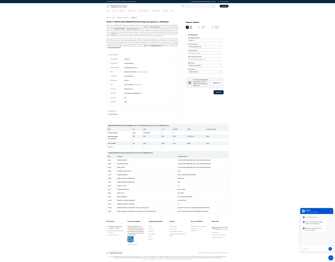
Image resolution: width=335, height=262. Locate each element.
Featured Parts (156, 10)
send (330, 249)
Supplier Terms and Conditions (199, 226)
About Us (114, 10)
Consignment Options (218, 237)
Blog (172, 10)
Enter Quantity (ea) (193, 50)
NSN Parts (121, 10)
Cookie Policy (173, 228)
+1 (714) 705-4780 (113, 235)
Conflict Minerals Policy (176, 231)
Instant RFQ (224, 6)
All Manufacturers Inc (130, 67)
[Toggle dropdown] (125, 10)
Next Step (219, 92)
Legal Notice (215, 232)
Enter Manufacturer (193, 44)
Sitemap (151, 239)
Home (108, 10)
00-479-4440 (128, 84)
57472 (126, 80)
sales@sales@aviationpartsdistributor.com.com (204, 1)
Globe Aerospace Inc (123, 17)
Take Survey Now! (132, 244)
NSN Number (191, 63)
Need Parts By (192, 69)
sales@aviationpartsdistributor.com (116, 231)
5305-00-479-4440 (130, 72)
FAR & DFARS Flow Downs (219, 235)
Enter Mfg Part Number (194, 37)
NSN (113, 17)
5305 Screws (128, 89)
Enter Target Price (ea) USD (195, 56)
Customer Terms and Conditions (196, 229)
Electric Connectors (143, 10)
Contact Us (166, 10)
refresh (330, 211)
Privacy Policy (173, 226)
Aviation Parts (131, 10)
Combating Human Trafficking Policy (178, 234)
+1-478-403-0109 (224, 1)
